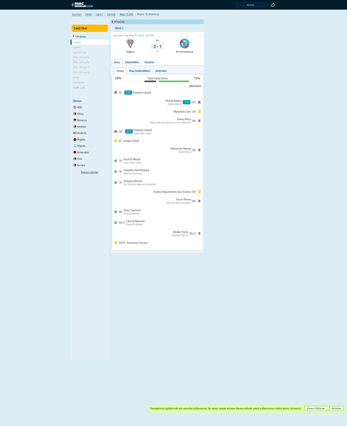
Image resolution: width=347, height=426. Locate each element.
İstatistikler (132, 62)
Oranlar (149, 62)
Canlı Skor (81, 28)
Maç (117, 62)
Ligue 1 (119, 28)
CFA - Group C (81, 67)
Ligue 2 (77, 47)
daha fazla (195, 85)
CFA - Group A (81, 57)
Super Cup (79, 87)
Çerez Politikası (316, 408)
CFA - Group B (81, 62)
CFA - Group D (81, 72)
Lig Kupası (79, 82)
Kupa (76, 77)
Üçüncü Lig (79, 52)
